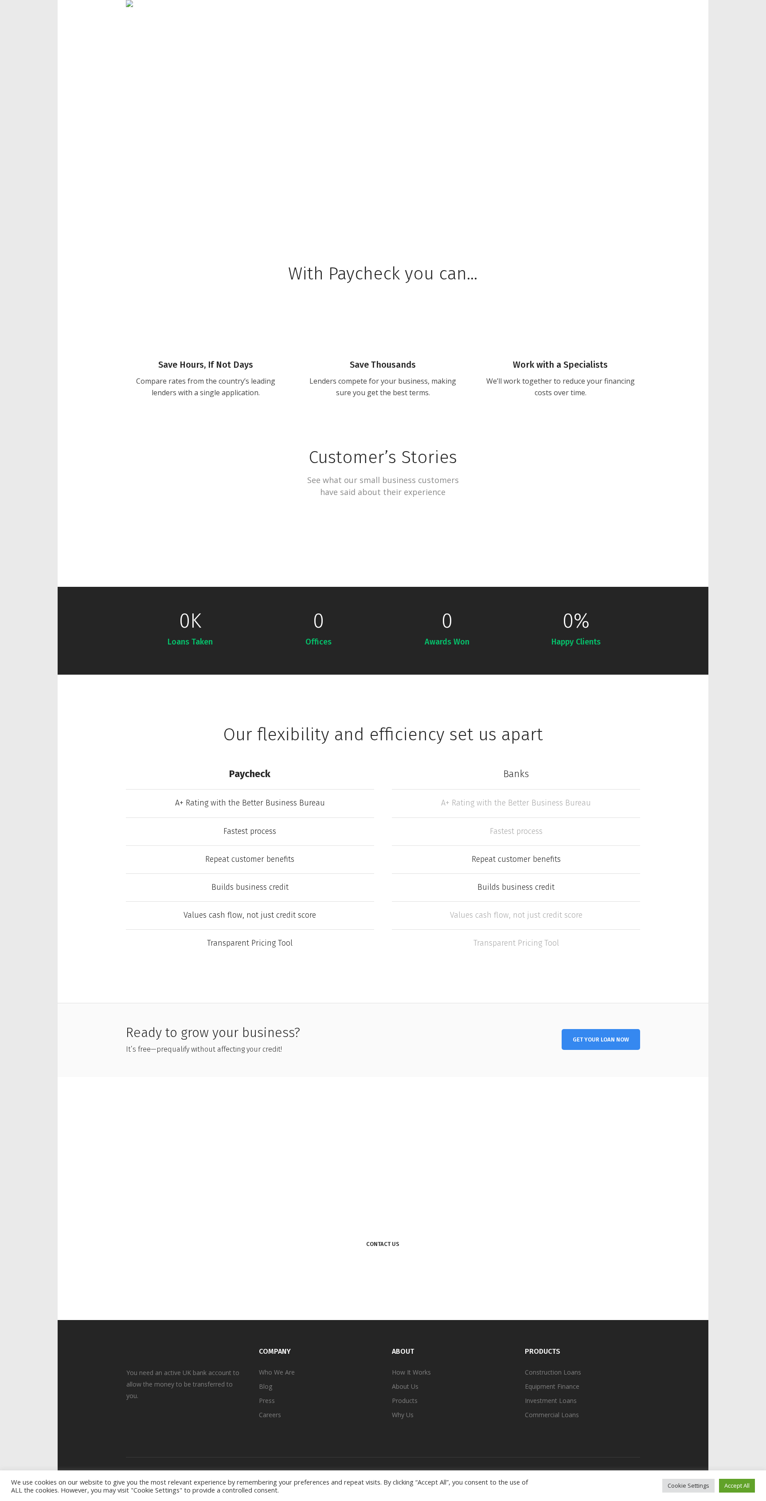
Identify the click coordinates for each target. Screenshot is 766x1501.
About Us (405, 1386)
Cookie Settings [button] (688, 1485)
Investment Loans (551, 1400)
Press (267, 1400)
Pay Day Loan (367, 554)
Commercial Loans (552, 1415)
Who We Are (277, 1372)
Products (405, 1400)
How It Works (411, 1372)
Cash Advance (102, 554)
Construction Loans (553, 1372)
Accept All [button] (737, 1485)
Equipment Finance (552, 1386)
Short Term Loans (190, 554)
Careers (270, 1415)
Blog (265, 1386)
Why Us (403, 1415)
